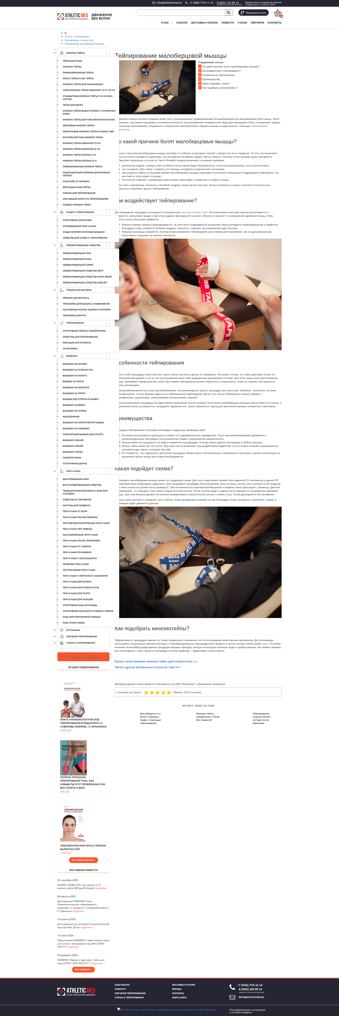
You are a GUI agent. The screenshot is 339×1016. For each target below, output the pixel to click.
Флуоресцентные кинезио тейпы (83, 137)
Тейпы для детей (73, 105)
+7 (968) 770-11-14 (201, 3)
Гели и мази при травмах (77, 529)
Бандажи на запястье (76, 387)
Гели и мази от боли (75, 511)
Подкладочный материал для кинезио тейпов (86, 174)
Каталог (182, 22)
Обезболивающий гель (77, 253)
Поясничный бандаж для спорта (83, 434)
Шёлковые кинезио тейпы (78, 125)
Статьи (242, 22)
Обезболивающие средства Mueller (85, 282)
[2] (152, 692)
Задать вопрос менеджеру (85, 657)
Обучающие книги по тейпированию (85, 199)
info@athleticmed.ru (169, 3)
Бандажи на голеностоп (78, 369)
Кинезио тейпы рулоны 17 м (79, 155)
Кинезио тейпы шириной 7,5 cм (81, 143)
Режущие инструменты (77, 342)
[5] (169, 692)
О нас (165, 22)
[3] (158, 692)
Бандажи (71, 356)
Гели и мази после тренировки (81, 540)
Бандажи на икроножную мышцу (83, 422)
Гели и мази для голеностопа (81, 587)
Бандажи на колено (75, 364)
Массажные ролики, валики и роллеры (87, 309)
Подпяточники (72, 457)
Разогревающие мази (76, 479)
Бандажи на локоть (75, 375)
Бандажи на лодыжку (76, 428)
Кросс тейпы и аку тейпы (78, 78)
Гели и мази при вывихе (77, 552)
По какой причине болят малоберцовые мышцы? (229, 66)
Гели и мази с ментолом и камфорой (85, 576)
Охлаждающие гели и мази (79, 226)
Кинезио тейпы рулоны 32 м (80, 160)
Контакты (275, 22)
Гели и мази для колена (77, 581)
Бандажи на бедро (74, 405)
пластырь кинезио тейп (194, 212)
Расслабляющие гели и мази (80, 534)
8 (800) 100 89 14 (228, 3)
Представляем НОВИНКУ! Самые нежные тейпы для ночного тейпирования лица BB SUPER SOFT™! (83, 943)
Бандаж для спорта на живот (81, 399)
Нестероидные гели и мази (79, 570)
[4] (163, 692)
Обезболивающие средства (83, 245)
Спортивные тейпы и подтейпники (84, 331)
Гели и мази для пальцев (78, 599)
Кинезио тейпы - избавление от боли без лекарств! (207, 716)
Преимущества (209, 79)
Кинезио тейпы (75, 53)
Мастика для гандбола (76, 505)
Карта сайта (179, 998)
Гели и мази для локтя (76, 593)
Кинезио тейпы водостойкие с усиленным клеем (89, 112)
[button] (171, 22)
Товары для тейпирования (79, 193)
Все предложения (83, 860)
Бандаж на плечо (73, 381)
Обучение (257, 22)
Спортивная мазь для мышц (80, 605)
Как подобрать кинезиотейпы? (218, 87)
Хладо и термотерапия (80, 212)
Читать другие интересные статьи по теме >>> (147, 667)
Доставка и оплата (204, 22)
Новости (228, 22)
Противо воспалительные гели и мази (86, 523)
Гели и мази (73, 471)
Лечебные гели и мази (76, 564)
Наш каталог (122, 985)
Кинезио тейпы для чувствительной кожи (89, 119)
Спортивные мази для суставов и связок (88, 611)
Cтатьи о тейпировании (80, 643)
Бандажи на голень (75, 410)
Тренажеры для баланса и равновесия (86, 303)
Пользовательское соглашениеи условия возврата (247, 1010)
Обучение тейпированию (81, 636)
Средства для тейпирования (80, 337)
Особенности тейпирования (217, 75)
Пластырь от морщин (76, 181)
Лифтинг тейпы (72, 66)
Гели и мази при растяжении (80, 517)
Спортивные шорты (75, 463)
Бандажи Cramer (73, 446)
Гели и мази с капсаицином (80, 558)
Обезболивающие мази (77, 259)
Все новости (83, 969)
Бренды (176, 989)
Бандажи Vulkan (73, 452)
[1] (146, 692)
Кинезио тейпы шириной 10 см (81, 149)
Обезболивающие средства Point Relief (87, 276)
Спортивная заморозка (77, 220)
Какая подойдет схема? (214, 83)
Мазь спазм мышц (74, 622)
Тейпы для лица (72, 61)
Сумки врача (70, 348)
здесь (265, 643)
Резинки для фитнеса (76, 298)
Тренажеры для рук (74, 315)
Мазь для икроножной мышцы (82, 617)
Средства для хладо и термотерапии (85, 237)
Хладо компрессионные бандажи (84, 232)
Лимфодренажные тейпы (78, 72)
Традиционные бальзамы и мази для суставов (85, 492)
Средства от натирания (77, 499)
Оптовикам (73, 630)
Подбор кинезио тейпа (77, 204)
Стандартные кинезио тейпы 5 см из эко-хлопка (88, 98)
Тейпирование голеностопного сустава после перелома (261, 718)
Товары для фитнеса (79, 290)
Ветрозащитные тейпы (76, 187)
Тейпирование (75, 323)
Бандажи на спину (74, 393)
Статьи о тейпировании (129, 998)
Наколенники (71, 416)
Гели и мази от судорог (77, 546)
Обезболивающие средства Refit (83, 270)
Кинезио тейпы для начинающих (83, 84)
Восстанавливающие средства (82, 485)
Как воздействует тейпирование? (220, 70)
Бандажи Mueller (73, 440)
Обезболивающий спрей (78, 265)
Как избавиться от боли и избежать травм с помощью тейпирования (150, 718)
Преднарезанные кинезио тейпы (82, 166)
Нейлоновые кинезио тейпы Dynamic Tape (88, 131)
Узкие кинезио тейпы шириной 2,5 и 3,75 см (89, 90)
